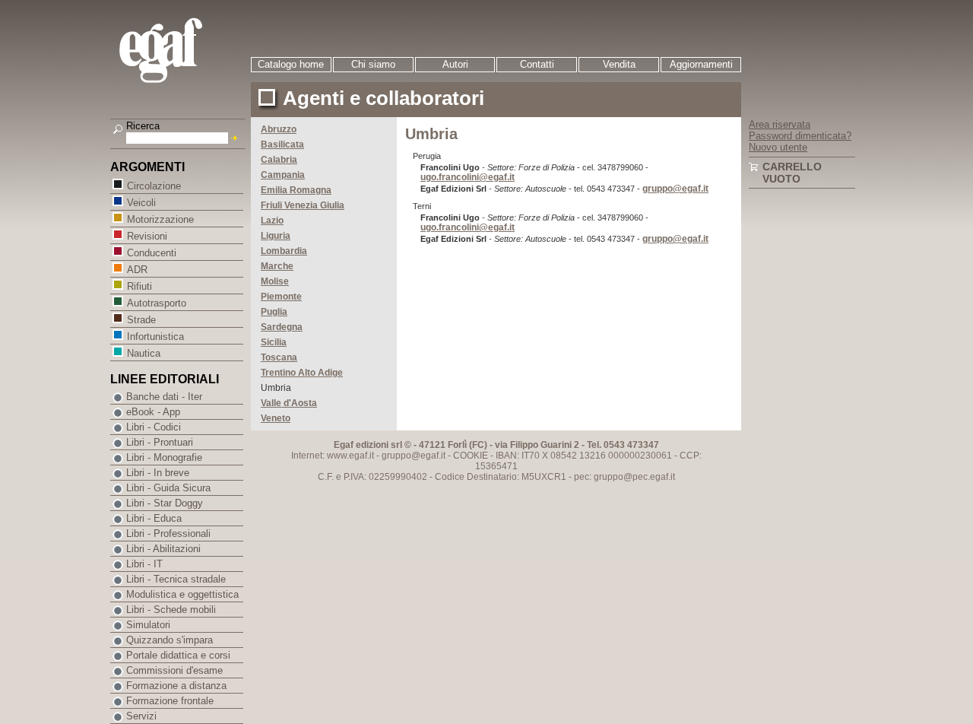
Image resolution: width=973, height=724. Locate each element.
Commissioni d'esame (174, 670)
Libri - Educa (154, 518)
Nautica (143, 353)
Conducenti (151, 253)
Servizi (141, 716)
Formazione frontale (170, 701)
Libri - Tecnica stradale (176, 579)
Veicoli (141, 202)
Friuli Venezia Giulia (302, 205)
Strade (141, 319)
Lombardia (284, 251)
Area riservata (779, 124)
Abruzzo (278, 129)
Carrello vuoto (792, 172)
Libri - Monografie (164, 457)
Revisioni (147, 236)
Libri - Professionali (168, 533)
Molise (275, 281)
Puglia (274, 311)
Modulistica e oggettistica (182, 594)
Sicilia (274, 342)
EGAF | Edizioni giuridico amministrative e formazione (179, 52)
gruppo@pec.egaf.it (634, 477)
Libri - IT (144, 564)
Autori (455, 64)
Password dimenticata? (800, 135)
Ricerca (143, 126)
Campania (283, 175)
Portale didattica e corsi (178, 655)
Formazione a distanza (176, 685)
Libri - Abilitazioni (163, 548)
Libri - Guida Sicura (168, 488)
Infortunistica (155, 336)
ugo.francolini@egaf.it (467, 177)
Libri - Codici (153, 427)
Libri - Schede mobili (171, 609)
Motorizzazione (160, 219)
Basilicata (282, 144)
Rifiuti (139, 286)
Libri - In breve (157, 472)
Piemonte (281, 296)
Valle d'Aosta (289, 403)
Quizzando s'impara (169, 640)
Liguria (275, 235)
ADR (137, 269)
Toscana (279, 357)
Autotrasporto (156, 303)
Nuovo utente (778, 147)
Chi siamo (373, 64)
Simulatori (148, 624)
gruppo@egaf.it (675, 188)
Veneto (275, 418)
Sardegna (282, 327)
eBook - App (153, 412)
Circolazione (154, 186)
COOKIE (470, 455)
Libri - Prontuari (159, 442)
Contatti (537, 64)
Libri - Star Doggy (164, 503)
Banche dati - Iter (164, 396)
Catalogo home (291, 64)
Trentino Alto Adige (302, 372)
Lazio (272, 220)
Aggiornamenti (701, 64)
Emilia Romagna (296, 190)
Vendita (619, 64)
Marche (277, 266)
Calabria (279, 159)
